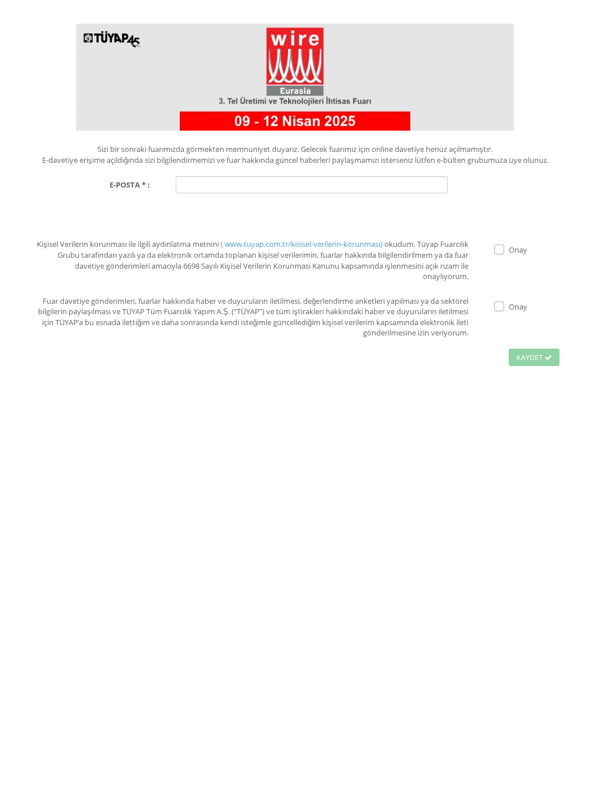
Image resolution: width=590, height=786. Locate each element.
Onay (518, 250)
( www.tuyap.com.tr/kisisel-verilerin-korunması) (302, 244)
